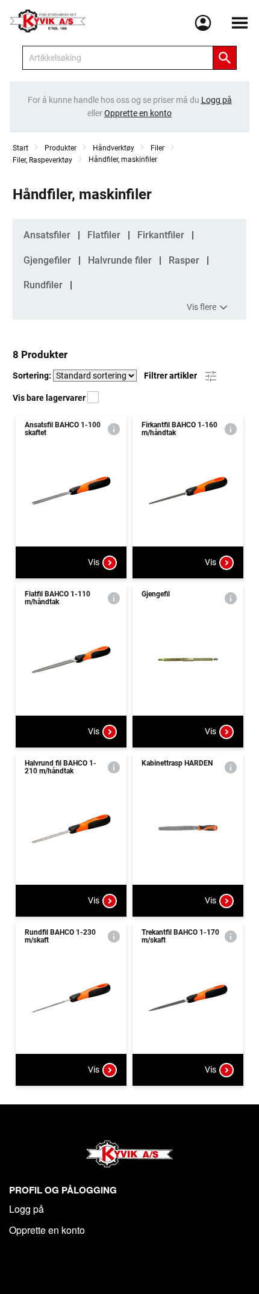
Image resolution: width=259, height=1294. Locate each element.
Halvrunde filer (120, 260)
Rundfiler (43, 285)
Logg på (26, 1209)
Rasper (184, 260)
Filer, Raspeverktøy (42, 160)
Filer (157, 148)
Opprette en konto (47, 1230)
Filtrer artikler (171, 375)
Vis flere (201, 306)
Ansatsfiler (46, 235)
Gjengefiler (47, 260)
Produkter (60, 148)
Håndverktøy (113, 148)
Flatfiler (103, 235)
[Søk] (225, 58)
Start (20, 148)
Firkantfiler (160, 235)
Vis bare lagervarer (50, 398)
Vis (93, 562)
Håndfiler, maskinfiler (123, 159)
